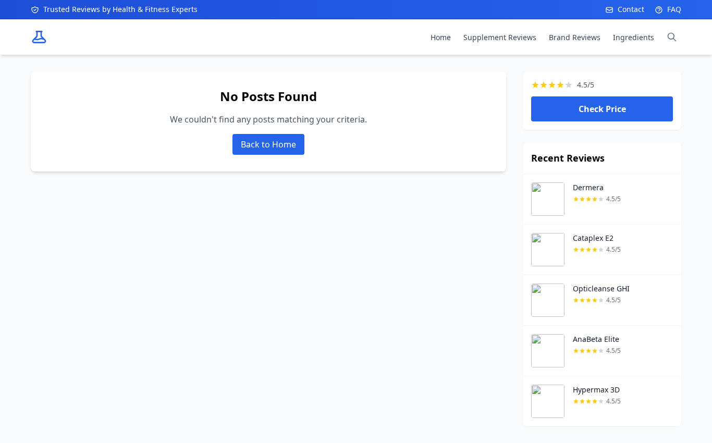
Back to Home (268, 144)
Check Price (602, 109)
